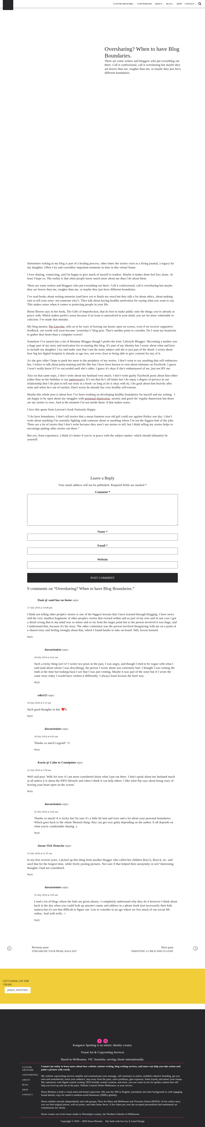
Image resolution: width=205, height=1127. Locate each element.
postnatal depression (97, 398)
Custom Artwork (123, 4)
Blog (169, 4)
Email (102, 545)
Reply (30, 636)
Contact (190, 4)
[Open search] (199, 3)
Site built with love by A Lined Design (124, 1121)
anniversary (76, 379)
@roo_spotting (17, 990)
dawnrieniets (53, 649)
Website (102, 559)
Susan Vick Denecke (51, 845)
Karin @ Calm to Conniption (57, 762)
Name (102, 531)
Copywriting (144, 4)
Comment (102, 492)
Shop (179, 4)
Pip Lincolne (57, 326)
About (158, 4)
